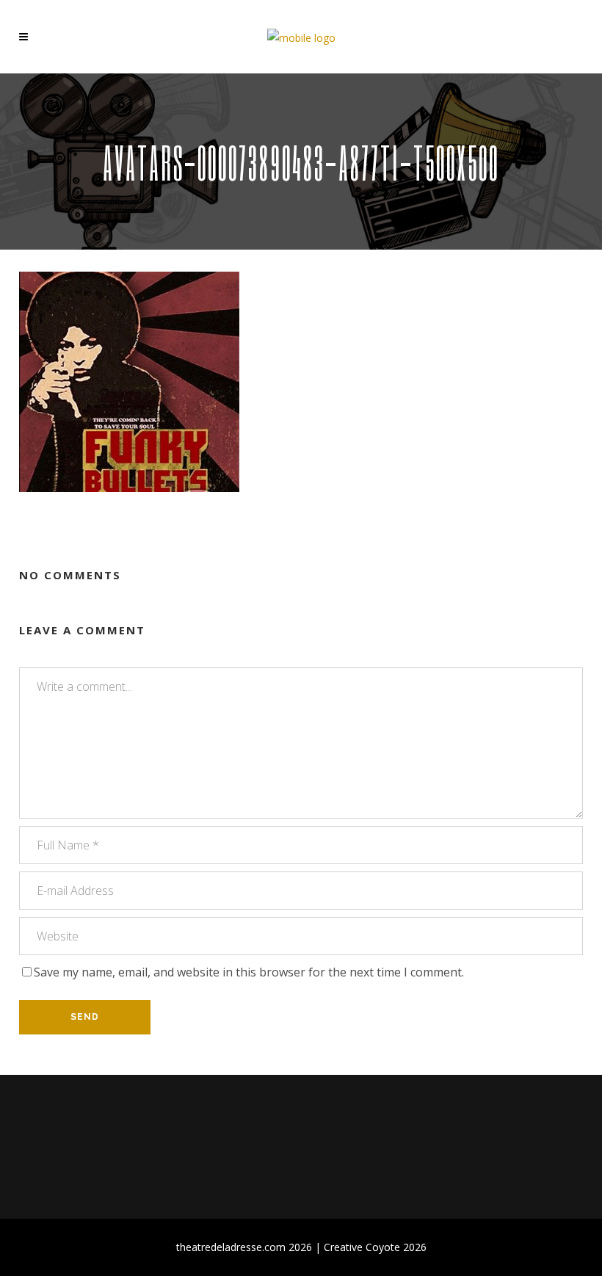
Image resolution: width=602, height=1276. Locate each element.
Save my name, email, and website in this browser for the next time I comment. (249, 972)
